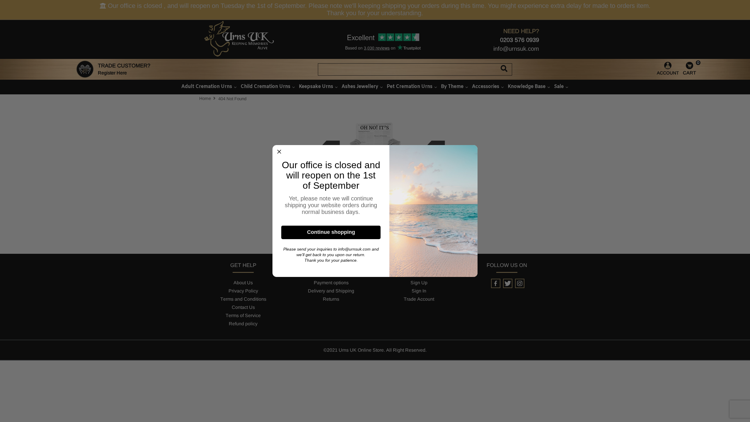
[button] (279, 151)
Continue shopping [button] (331, 232)
